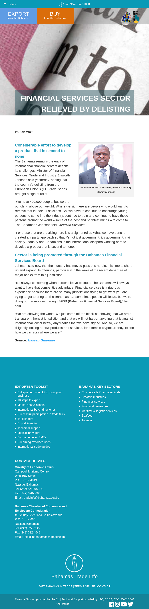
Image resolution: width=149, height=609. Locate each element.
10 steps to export (28, 400)
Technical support (28, 428)
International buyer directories (36, 409)
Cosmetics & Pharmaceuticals (101, 392)
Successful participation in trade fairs (41, 414)
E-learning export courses (34, 442)
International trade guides (33, 446)
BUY (55, 14)
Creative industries (94, 397)
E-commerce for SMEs (31, 437)
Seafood (87, 415)
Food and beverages (95, 406)
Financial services (93, 401)
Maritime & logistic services (99, 411)
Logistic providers (28, 432)
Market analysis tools (31, 404)
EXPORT (18, 14)
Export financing (27, 423)
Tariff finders (25, 418)
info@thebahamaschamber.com (44, 536)
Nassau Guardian (41, 340)
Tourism (87, 420)
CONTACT (103, 586)
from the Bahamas (18, 18)
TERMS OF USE (84, 586)
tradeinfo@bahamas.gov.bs (41, 497)
